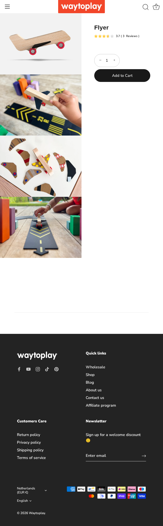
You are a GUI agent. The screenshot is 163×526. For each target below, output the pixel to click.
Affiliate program (101, 405)
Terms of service (31, 457)
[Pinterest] (56, 368)
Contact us (95, 397)
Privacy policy (29, 442)
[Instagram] (38, 368)
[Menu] (7, 6)
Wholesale (95, 367)
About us (94, 390)
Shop (90, 374)
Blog (90, 382)
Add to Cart (122, 75)
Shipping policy (30, 450)
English (22, 501)
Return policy (28, 434)
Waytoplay (37, 513)
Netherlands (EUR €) (26, 490)
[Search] (145, 7)
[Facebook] (19, 368)
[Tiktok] (47, 368)
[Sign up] (144, 455)
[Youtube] (28, 368)
